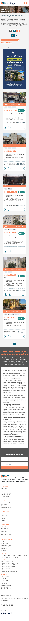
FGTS (9, 107)
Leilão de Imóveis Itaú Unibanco (9, 571)
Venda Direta (3, 529)
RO (7, 557)
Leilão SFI (13, 107)
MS (20, 555)
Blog (2, 491)
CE (10, 555)
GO (14, 555)
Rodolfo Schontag (5, 580)
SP (15, 557)
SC (12, 557)
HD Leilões (3, 582)
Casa (2, 514)
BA (8, 555)
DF (11, 555)
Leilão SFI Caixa (4, 536)
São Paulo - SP (4, 542)
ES (13, 555)
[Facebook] (1, 605)
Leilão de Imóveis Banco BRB (8, 566)
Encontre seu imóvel (5, 502)
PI (1, 557)
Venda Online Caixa (5, 533)
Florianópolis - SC (5, 547)
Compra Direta (4, 531)
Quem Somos (4, 488)
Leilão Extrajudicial (5, 528)
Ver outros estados (12, 597)
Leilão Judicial (4, 526)
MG (18, 555)
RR (9, 557)
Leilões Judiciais (5, 577)
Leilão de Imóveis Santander (8, 570)
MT (22, 555)
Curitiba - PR (4, 548)
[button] (24, 3)
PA (23, 555)
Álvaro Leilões (4, 587)
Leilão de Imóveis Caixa (7, 561)
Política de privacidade (6, 493)
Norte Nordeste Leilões (6, 588)
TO (17, 557)
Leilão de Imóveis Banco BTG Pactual (10, 565)
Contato (2, 490)
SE (14, 557)
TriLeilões (3, 578)
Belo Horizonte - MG (6, 545)
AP (6, 555)
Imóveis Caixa (4, 504)
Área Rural (3, 518)
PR (3, 557)
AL (3, 555)
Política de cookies (5, 496)
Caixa (6, 107)
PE (26, 555)
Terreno (2, 517)
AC (1, 555)
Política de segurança (5, 494)
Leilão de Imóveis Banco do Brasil (9, 563)
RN (6, 557)
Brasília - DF (4, 550)
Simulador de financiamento (7, 505)
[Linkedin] (9, 605)
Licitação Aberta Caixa (16, 314)
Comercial (3, 520)
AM (5, 555)
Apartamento (4, 515)
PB (25, 555)
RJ (4, 557)
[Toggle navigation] (26, 3)
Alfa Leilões (4, 583)
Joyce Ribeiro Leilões (6, 585)
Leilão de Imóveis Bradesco (7, 568)
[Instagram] (4, 605)
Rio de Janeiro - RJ (5, 543)
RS (10, 557)
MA (16, 555)
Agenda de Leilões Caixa (6, 507)
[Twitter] (12, 605)
